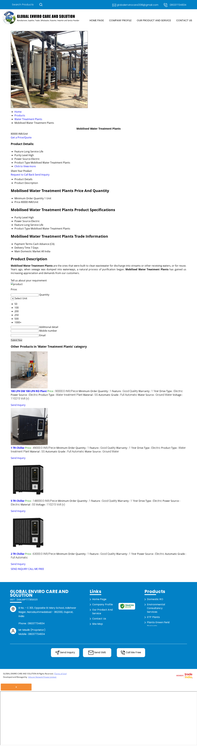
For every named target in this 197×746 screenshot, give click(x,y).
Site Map (97, 624)
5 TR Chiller (17, 501)
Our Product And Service (154, 20)
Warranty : (149, 391)
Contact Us (184, 20)
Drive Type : (171, 391)
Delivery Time (22, 247)
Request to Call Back (22, 174)
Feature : (125, 391)
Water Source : (155, 395)
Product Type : (60, 395)
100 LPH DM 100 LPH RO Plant (29, 391)
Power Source (22, 221)
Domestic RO (155, 599)
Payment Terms (23, 244)
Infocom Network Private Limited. (42, 677)
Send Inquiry (42, 174)
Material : (90, 395)
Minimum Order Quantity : (95, 391)
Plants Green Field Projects (158, 624)
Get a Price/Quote (21, 137)
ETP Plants (153, 617)
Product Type (22, 228)
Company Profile (120, 20)
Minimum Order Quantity (29, 198)
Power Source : (24, 395)
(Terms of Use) (60, 673)
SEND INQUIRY (19, 569)
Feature (18, 225)
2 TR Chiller (17, 554)
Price (17, 202)
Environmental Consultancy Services (156, 608)
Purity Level (21, 217)
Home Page (96, 20)
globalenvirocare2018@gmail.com (137, 5)
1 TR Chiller (17, 448)
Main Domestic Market (27, 251)
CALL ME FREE (36, 569)
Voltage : (50, 504)
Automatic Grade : (117, 395)
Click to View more (25, 166)
